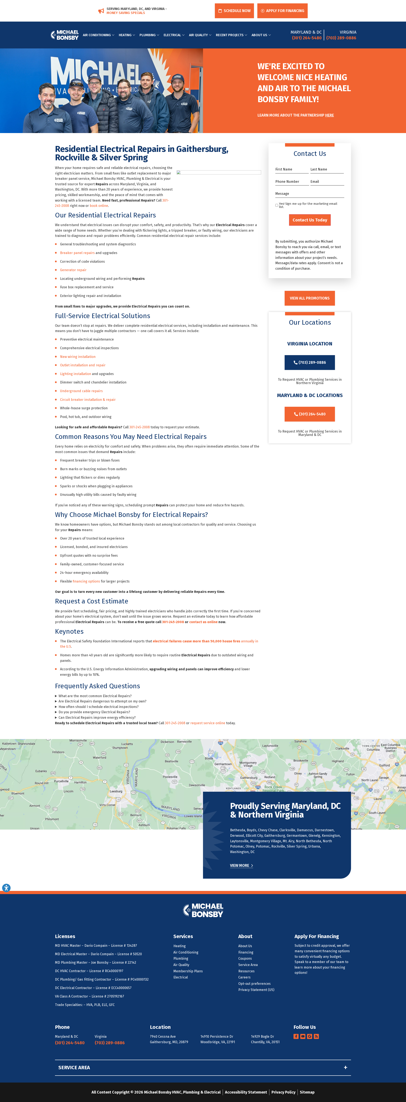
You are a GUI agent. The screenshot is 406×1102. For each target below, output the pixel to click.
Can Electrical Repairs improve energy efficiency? (97, 718)
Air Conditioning (97, 35)
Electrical (172, 35)
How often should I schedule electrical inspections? (99, 707)
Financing (245, 952)
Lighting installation (75, 374)
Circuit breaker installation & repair (88, 400)
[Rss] (316, 1036)
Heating (125, 35)
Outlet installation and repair (83, 365)
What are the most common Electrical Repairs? (95, 696)
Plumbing (148, 35)
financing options (86, 581)
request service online (207, 723)
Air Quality (198, 35)
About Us (259, 35)
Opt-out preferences (254, 984)
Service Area (248, 965)
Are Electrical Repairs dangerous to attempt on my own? (102, 701)
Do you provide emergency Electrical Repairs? (94, 712)
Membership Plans (188, 971)
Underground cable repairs (81, 391)
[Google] (309, 1036)
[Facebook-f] (296, 1036)
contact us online (203, 622)
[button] (234, 10)
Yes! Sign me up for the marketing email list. (308, 205)
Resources (246, 971)
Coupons (245, 958)
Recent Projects (230, 35)
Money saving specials (126, 13)
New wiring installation (78, 357)
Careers (244, 977)
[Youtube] (302, 1036)
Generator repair (73, 270)
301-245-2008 (139, 427)
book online (99, 206)
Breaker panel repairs (77, 253)
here (329, 115)
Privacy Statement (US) (256, 990)
